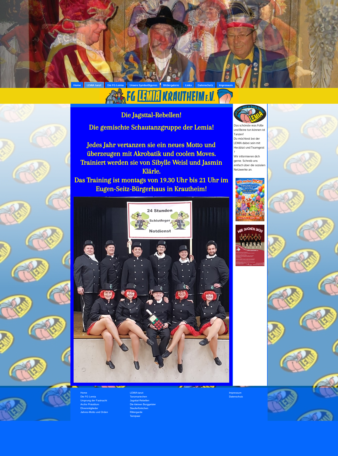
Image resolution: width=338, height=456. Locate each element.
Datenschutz (205, 85)
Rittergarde (136, 412)
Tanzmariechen (138, 396)
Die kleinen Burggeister (143, 404)
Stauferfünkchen (139, 408)
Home (77, 85)
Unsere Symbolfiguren (143, 85)
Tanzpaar (135, 415)
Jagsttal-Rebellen (139, 400)
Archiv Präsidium (89, 404)
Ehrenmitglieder (89, 408)
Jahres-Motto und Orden (94, 412)
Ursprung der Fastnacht (93, 400)
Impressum (226, 85)
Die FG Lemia (115, 85)
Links (188, 85)
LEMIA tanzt (94, 85)
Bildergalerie (171, 85)
